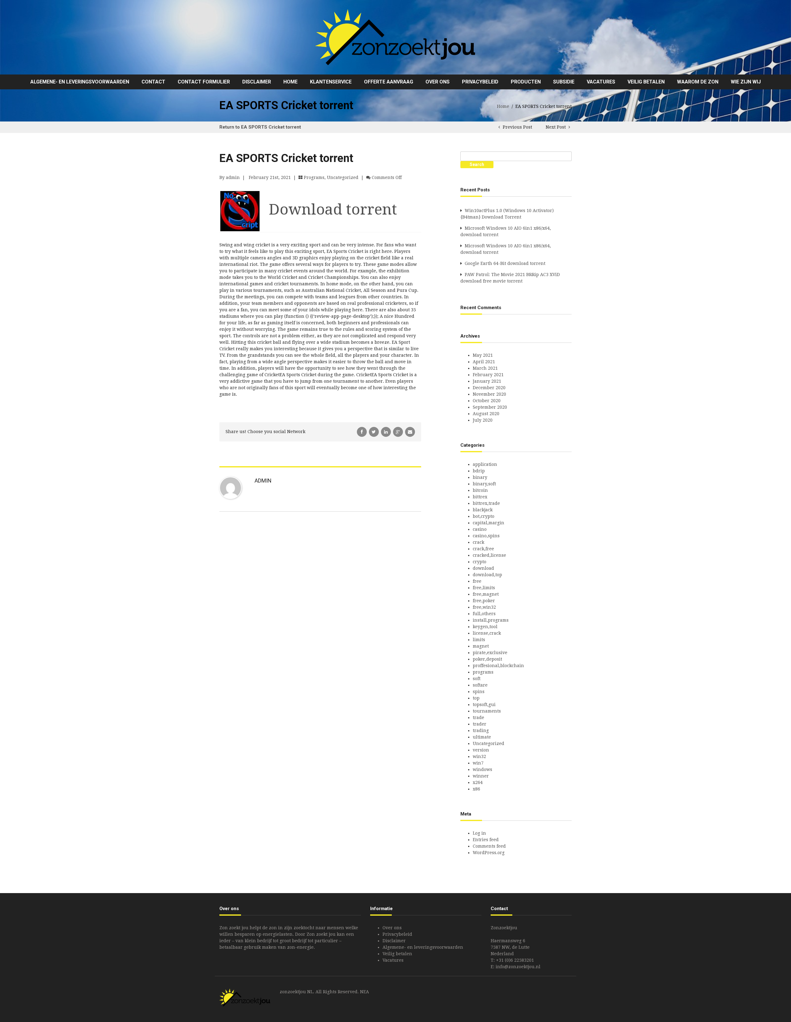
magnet (481, 646)
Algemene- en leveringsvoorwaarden (79, 82)
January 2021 (487, 381)
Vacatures (601, 82)
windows (482, 769)
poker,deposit (487, 659)
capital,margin (488, 522)
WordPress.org (489, 852)
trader (479, 724)
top (476, 698)
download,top (487, 574)
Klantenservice (331, 82)
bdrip (479, 470)
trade (478, 717)
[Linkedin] (386, 431)
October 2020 (487, 400)
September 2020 (490, 407)
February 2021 (488, 374)
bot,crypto (483, 516)
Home (290, 82)
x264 (478, 782)
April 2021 (484, 361)
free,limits (484, 587)
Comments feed (489, 846)
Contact (153, 82)
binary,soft (484, 483)
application (485, 464)
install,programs (491, 620)
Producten (526, 82)
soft (476, 678)
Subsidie (563, 82)
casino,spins (486, 535)
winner (481, 775)
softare (480, 685)
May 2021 (483, 355)
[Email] (410, 431)
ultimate (482, 737)
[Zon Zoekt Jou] (395, 36)
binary (480, 477)
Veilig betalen (646, 82)
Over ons (437, 82)
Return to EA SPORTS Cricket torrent (260, 127)
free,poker (484, 600)
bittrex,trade (486, 503)
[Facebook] (362, 431)
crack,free (483, 548)
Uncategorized (342, 177)
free (477, 581)
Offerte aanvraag (388, 82)
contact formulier (204, 82)
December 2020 (489, 387)
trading (481, 730)
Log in (479, 833)
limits (479, 639)
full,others (484, 613)
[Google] (398, 431)
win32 (479, 756)
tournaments (487, 711)
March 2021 (485, 368)
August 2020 (486, 413)
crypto (479, 561)
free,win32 (484, 607)
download (483, 568)
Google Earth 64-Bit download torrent (505, 263)
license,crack (487, 633)
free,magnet (486, 594)
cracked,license (489, 555)
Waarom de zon (697, 82)
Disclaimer (256, 82)
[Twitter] (374, 431)
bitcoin (480, 490)
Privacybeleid (480, 82)
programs (314, 177)
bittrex (480, 496)
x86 (476, 788)
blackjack (483, 509)
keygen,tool (485, 626)
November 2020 (489, 394)
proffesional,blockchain (498, 665)
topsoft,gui (484, 704)
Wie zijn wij (746, 82)
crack (478, 542)
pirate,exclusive (490, 652)
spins (478, 691)
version (481, 749)
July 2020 (483, 420)
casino (480, 529)
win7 (478, 762)
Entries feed (486, 839)
